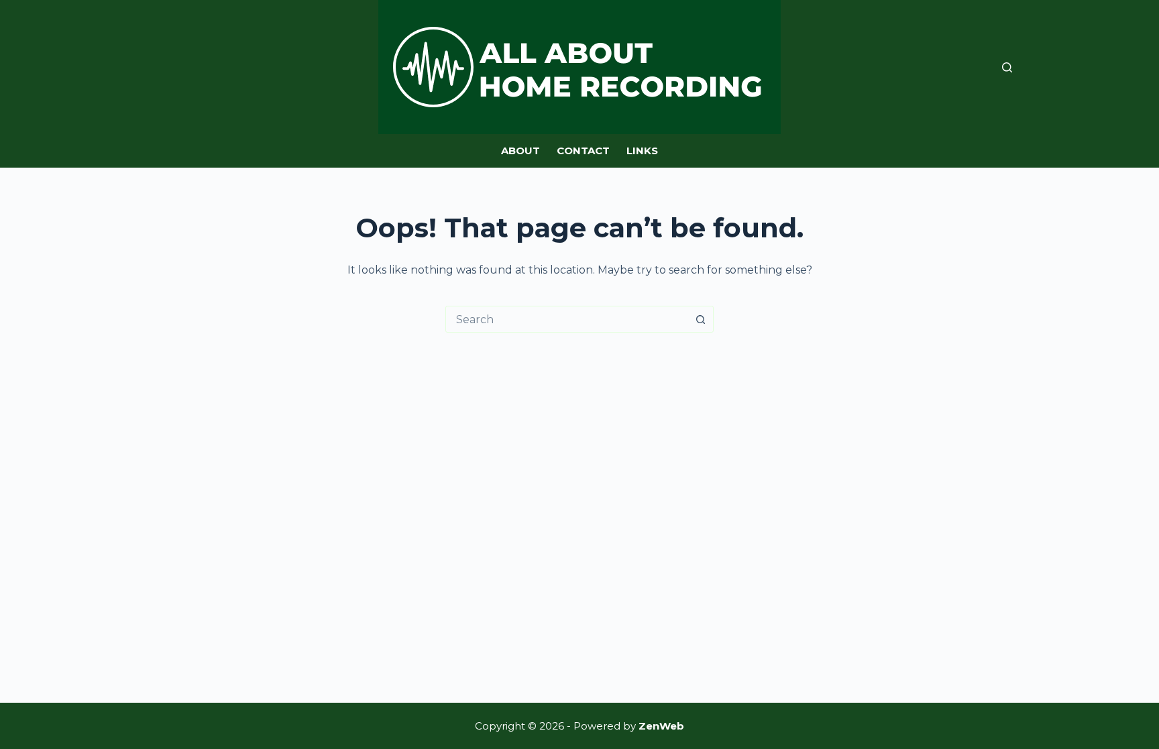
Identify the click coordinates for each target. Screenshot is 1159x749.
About (520, 150)
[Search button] (700, 319)
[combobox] (566, 319)
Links (642, 150)
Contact (583, 150)
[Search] (1007, 67)
